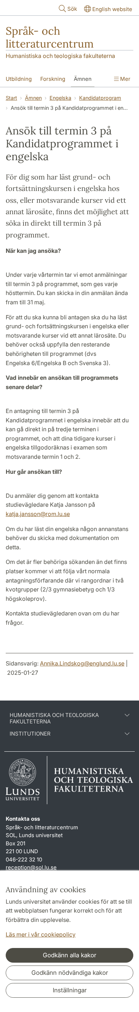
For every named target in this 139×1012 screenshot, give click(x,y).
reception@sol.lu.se (31, 867)
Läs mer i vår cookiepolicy (41, 934)
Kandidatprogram (100, 98)
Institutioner (30, 734)
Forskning (52, 78)
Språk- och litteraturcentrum (50, 37)
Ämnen (83, 78)
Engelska (60, 98)
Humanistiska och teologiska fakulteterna (60, 55)
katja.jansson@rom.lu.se (38, 513)
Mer (124, 78)
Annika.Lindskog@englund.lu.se (82, 663)
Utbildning (19, 78)
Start (11, 98)
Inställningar (70, 990)
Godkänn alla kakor (69, 955)
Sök (72, 8)
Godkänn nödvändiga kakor (69, 972)
